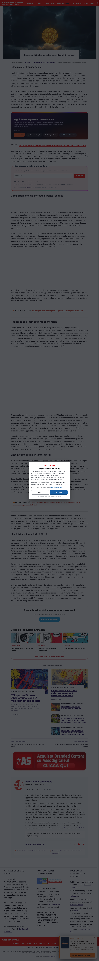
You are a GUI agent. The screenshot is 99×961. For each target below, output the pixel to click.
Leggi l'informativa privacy (58, 487)
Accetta (59, 492)
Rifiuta (40, 492)
